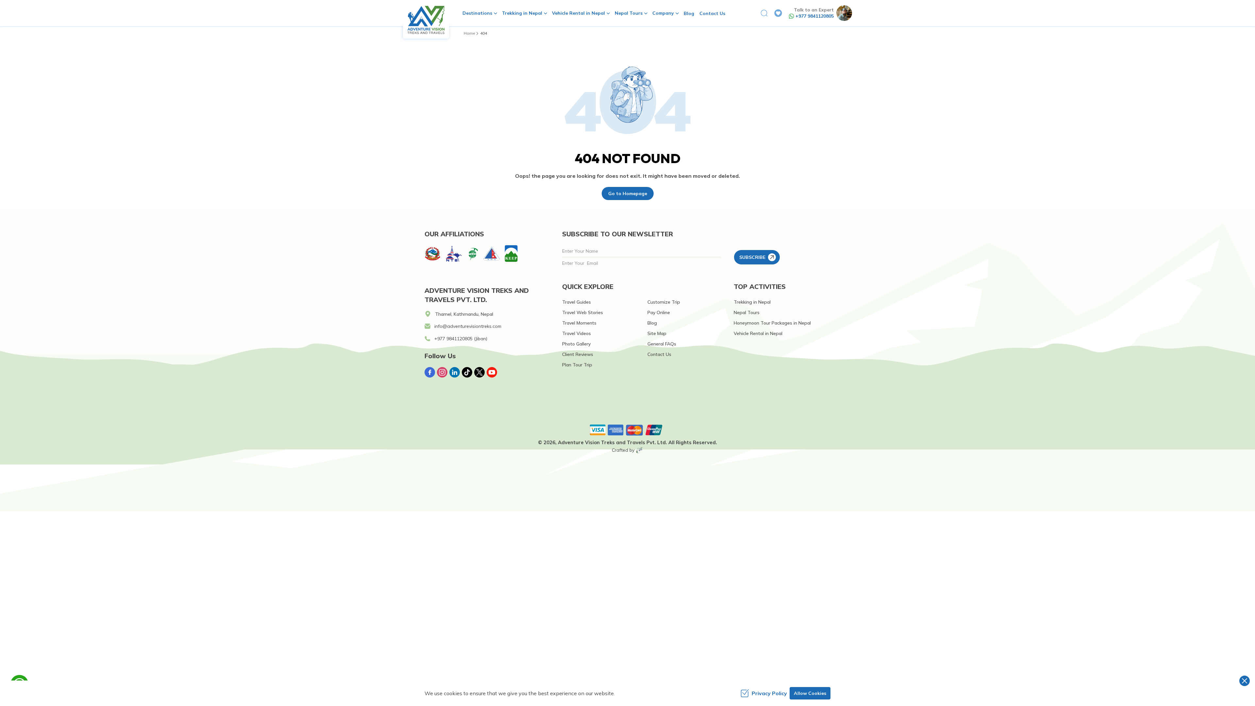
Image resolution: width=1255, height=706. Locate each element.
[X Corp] (479, 372)
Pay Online (658, 312)
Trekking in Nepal (752, 302)
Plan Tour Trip (577, 365)
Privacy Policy (769, 693)
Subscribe (752, 257)
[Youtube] (492, 372)
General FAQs (661, 344)
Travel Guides (576, 302)
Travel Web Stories (582, 312)
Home (469, 33)
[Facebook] (430, 372)
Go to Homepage (627, 193)
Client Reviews (577, 354)
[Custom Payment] (627, 429)
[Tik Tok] (467, 372)
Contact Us (712, 13)
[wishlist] (778, 13)
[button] (764, 13)
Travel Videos (576, 333)
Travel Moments (579, 323)
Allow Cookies (810, 693)
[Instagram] (442, 372)
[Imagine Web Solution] (640, 450)
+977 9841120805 (814, 16)
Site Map (656, 333)
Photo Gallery (576, 344)
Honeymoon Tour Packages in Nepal (772, 323)
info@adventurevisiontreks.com (467, 326)
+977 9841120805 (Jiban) (460, 339)
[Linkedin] (454, 372)
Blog (689, 13)
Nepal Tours (747, 312)
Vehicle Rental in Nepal (758, 333)
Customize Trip (663, 302)
